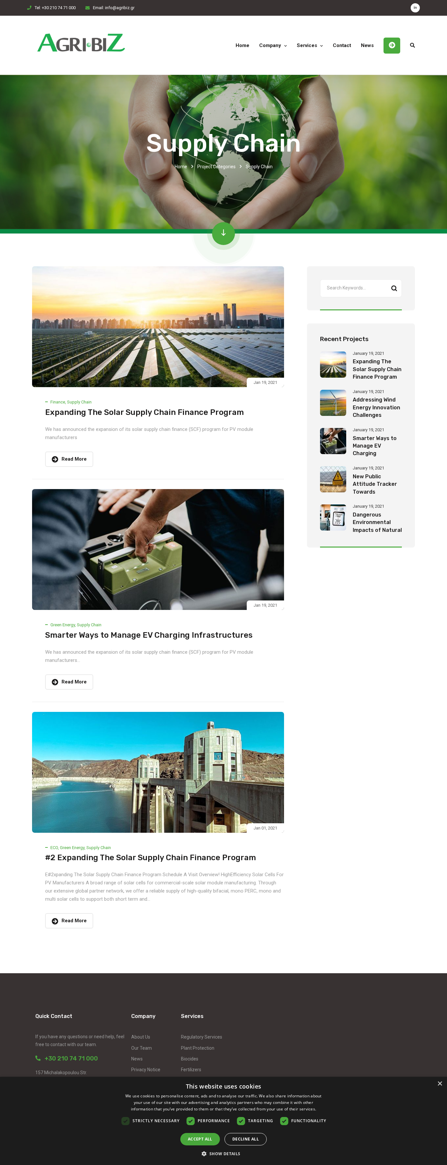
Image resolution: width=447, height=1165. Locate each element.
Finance (57, 402)
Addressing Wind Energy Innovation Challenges (376, 407)
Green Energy (62, 624)
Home (242, 45)
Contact (342, 45)
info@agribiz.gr (119, 7)
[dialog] (223, 1121)
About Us (140, 1037)
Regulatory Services (201, 1037)
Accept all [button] (200, 1139)
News (367, 45)
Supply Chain (79, 402)
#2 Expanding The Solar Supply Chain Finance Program (150, 857)
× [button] (439, 1083)
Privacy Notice (145, 1069)
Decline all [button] (245, 1139)
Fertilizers (191, 1069)
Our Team (141, 1048)
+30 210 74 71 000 (69, 1058)
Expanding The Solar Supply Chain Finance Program (144, 412)
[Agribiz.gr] (81, 45)
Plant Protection (197, 1048)
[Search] (394, 288)
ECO (54, 847)
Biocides (189, 1058)
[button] (223, 1153)
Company (270, 45)
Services (307, 45)
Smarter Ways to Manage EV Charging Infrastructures (149, 635)
